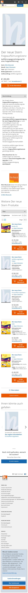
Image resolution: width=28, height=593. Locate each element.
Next (25, 427)
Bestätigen (20, 5)
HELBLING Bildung (6, 489)
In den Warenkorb (15, 85)
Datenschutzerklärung (9, 573)
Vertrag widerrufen (6, 545)
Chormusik (4, 525)
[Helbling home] (4, 477)
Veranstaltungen (5, 536)
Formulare (4, 541)
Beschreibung (7, 96)
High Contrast (18, 474)
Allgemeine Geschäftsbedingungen (11, 497)
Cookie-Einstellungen (14, 578)
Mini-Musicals (9, 65)
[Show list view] (5, 220)
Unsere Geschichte (6, 487)
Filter (4, 211)
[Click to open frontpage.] (2, 2)
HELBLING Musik (5, 491)
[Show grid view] (3, 220)
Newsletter (4, 534)
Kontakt (3, 539)
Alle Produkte (14, 395)
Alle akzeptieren (14, 587)
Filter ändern (15, 390)
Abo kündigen (5, 543)
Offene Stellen (5, 547)
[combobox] (8, 5)
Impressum (4, 507)
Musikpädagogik (5, 514)
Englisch (3, 516)
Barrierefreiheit (5, 505)
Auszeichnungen (5, 493)
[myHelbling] (19, 2)
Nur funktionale (14, 583)
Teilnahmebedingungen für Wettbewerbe (12, 499)
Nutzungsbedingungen (7, 495)
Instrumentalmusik (6, 527)
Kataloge (3, 537)
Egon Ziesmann (10, 67)
